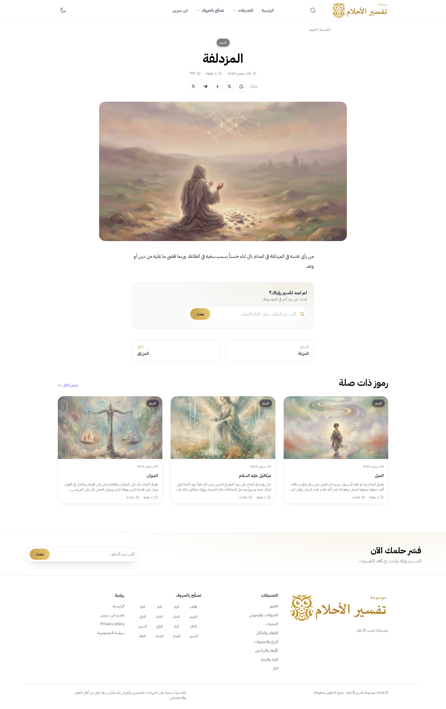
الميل (379, 476)
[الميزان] (110, 427)
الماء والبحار (269, 659)
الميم (313, 29)
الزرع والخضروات (266, 641)
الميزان (152, 476)
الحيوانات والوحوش (263, 615)
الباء (176, 607)
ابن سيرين (180, 10)
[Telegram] (205, 86)
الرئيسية (268, 10)
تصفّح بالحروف (213, 10)
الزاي (159, 626)
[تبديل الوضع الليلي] (63, 10)
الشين (193, 636)
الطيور (273, 606)
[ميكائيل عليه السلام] (223, 427)
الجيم (193, 616)
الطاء (142, 636)
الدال (142, 616)
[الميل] (336, 427)
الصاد (176, 636)
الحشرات (272, 624)
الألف (193, 607)
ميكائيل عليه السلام (255, 476)
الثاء (142, 607)
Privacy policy (112, 624)
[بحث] (313, 10)
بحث (200, 314)
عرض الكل (70, 385)
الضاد (159, 636)
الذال (193, 626)
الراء (176, 626)
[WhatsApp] (241, 86)
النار (275, 668)
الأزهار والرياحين (266, 650)
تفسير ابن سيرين (112, 615)
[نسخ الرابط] (193, 86)
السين (142, 626)
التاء (159, 607)
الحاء (176, 616)
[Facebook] (217, 86)
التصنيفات (245, 10)
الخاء (159, 616)
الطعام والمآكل (267, 633)
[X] (229, 86)
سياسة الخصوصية (111, 633)
